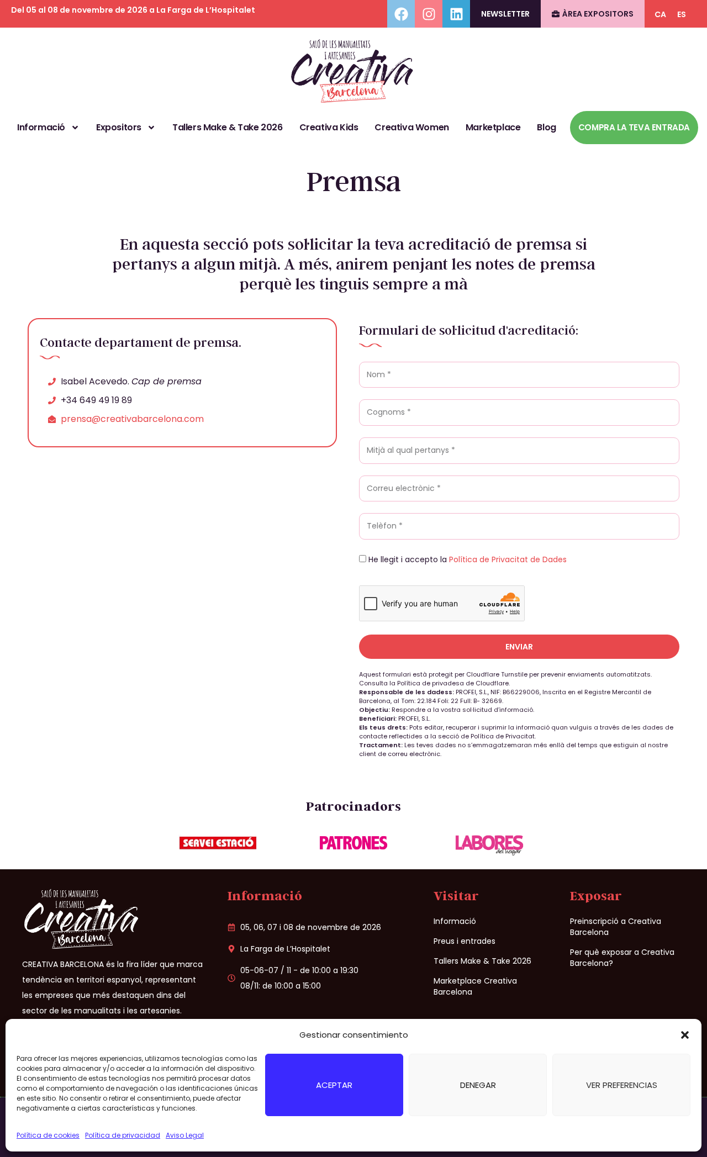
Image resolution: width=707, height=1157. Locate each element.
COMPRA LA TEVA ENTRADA (634, 127)
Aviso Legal (185, 1135)
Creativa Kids (328, 127)
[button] (684, 1034)
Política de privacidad (122, 1135)
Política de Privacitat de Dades (508, 559)
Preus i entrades (464, 941)
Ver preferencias (621, 1085)
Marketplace (493, 127)
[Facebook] (401, 14)
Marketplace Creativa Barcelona (475, 986)
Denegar (478, 1085)
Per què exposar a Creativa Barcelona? (622, 958)
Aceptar (334, 1085)
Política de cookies (48, 1135)
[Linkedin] (456, 14)
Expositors (118, 127)
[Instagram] (428, 14)
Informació (41, 127)
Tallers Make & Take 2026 (227, 127)
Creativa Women (411, 127)
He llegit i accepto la (467, 559)
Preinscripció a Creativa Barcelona (615, 927)
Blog (546, 127)
